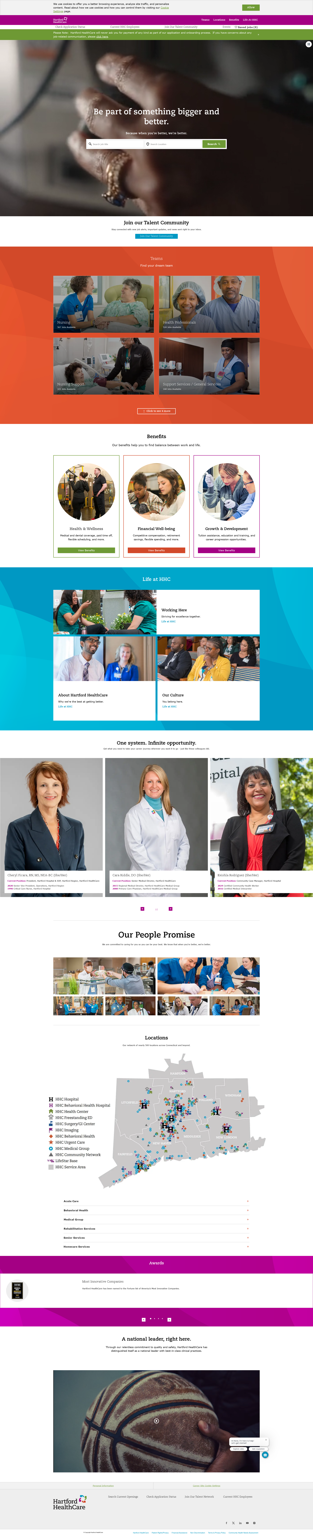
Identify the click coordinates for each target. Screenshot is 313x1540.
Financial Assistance (179, 1533)
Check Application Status (70, 27)
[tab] (150, 1318)
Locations (219, 20)
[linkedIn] (240, 1523)
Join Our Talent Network (199, 1497)
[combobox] (115, 144)
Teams (205, 20)
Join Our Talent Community (181, 27)
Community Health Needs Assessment (243, 1533)
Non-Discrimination (197, 1533)
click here (102, 36)
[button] (156, 411)
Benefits (234, 20)
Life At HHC (250, 20)
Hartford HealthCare (141, 1533)
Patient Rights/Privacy (160, 1533)
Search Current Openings (123, 1497)
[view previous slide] (142, 909)
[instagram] (254, 1523)
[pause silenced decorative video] (309, 44)
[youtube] (247, 1523)
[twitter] (233, 1523)
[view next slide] (170, 909)
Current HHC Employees (124, 27)
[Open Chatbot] (265, 1455)
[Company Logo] (60, 20)
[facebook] (226, 1523)
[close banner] (258, 34)
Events (226, 27)
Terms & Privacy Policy (217, 1533)
